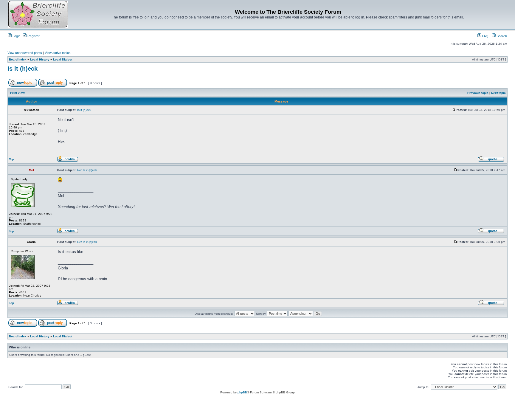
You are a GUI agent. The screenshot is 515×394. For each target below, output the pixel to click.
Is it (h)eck (22, 68)
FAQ (484, 36)
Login (16, 36)
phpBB (242, 392)
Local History (39, 59)
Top (11, 159)
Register (33, 36)
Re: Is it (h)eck (87, 170)
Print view (17, 92)
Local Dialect (62, 59)
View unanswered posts (24, 53)
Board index (18, 59)
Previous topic (477, 92)
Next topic (498, 92)
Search (501, 36)
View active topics (58, 53)
